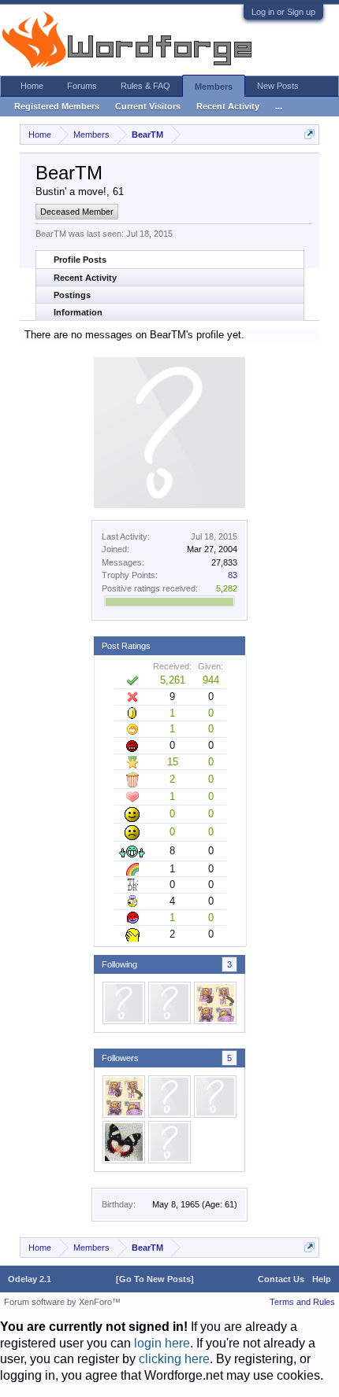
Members (214, 86)
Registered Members (56, 106)
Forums (82, 85)
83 (232, 575)
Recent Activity (85, 277)
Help (321, 1279)
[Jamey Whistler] (169, 1096)
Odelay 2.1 (29, 1279)
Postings (72, 295)
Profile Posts (80, 259)
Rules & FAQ (145, 85)
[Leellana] (123, 1003)
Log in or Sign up (283, 12)
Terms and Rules (302, 1302)
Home (31, 85)
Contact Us (281, 1279)
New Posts (278, 85)
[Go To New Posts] (155, 1279)
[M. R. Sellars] (169, 1003)
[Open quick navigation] (309, 134)
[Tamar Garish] (215, 1003)
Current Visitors (148, 106)
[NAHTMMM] (123, 1142)
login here (162, 1343)
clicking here (174, 1359)
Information (78, 312)
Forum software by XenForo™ (62, 1302)
